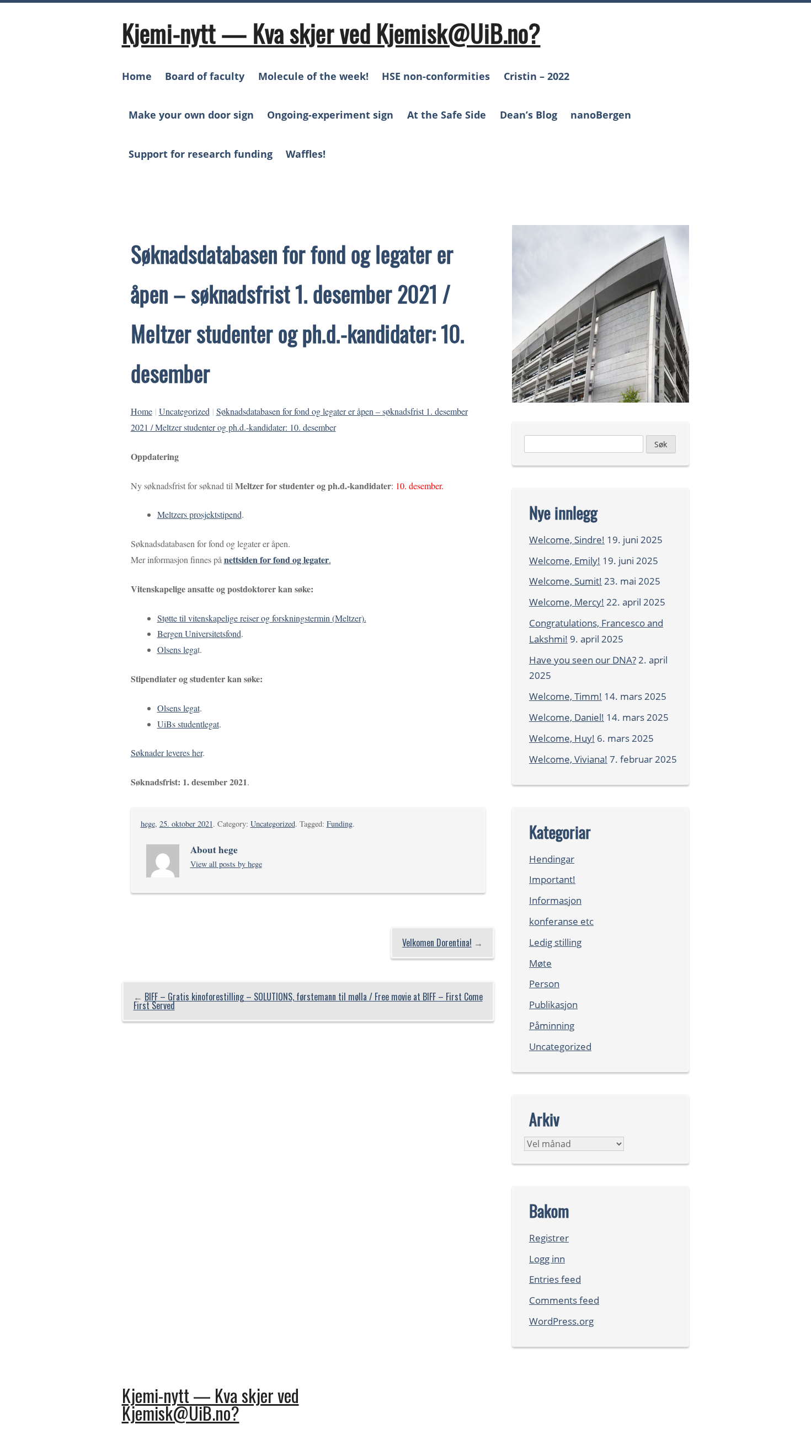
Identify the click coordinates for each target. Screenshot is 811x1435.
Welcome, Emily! (564, 560)
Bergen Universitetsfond (199, 633)
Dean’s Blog (528, 114)
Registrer (549, 1237)
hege (148, 823)
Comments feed (564, 1300)
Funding (340, 823)
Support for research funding (201, 153)
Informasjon (555, 900)
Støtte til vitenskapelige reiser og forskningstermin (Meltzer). (261, 618)
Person (544, 983)
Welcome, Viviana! (568, 759)
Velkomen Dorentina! (437, 942)
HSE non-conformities (436, 76)
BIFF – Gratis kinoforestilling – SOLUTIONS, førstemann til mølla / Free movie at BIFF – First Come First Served (308, 1001)
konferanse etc (561, 921)
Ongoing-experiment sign (330, 114)
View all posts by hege (226, 864)
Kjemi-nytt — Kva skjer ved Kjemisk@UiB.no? (331, 32)
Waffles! (306, 153)
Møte (540, 963)
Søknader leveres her (166, 752)
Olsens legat (178, 708)
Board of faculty (204, 76)
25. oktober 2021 (186, 823)
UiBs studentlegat (188, 724)
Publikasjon (553, 1004)
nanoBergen (600, 114)
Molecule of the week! (313, 76)
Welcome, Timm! (565, 696)
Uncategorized (184, 411)
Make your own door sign (191, 114)
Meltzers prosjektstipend (199, 514)
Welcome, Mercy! (566, 602)
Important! (552, 879)
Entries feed (555, 1279)
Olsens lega (177, 649)
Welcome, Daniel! (566, 717)
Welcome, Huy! (562, 738)
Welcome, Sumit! (565, 581)
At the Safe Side (446, 114)
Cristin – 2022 (536, 76)
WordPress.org (561, 1321)
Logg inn (547, 1258)
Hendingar (551, 859)
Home (137, 76)
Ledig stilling (555, 942)
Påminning (551, 1025)
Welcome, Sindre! (567, 539)
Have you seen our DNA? (582, 660)
